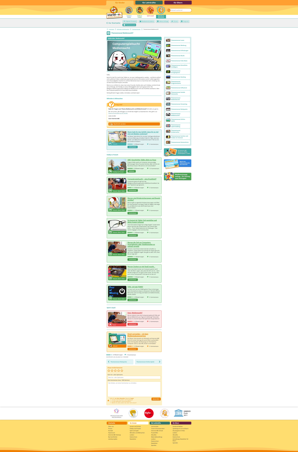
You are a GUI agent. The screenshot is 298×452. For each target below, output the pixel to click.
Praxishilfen (154, 433)
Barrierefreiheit (112, 437)
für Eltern (178, 2)
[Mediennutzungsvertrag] (177, 176)
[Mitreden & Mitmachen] (161, 10)
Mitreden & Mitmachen (123, 29)
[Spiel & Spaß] (150, 10)
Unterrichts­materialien (158, 428)
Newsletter (133, 439)
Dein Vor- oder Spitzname (115, 374)
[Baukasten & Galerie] (177, 152)
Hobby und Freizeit (135, 428)
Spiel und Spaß (134, 431)
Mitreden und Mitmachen (137, 433)
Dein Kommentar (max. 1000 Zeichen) (119, 380)
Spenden (153, 445)
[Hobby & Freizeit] (140, 10)
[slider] (130, 68)
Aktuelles (153, 435)
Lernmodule (154, 426)
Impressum (111, 433)
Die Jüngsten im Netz (179, 431)
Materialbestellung (156, 437)
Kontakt (110, 431)
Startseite (111, 29)
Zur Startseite (114, 23)
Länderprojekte (112, 439)
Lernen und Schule (135, 426)
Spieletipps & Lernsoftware (180, 428)
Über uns (111, 426)
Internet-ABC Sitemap (114, 435)
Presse (110, 428)
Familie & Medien (178, 426)
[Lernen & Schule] (129, 10)
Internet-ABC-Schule (157, 431)
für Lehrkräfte (149, 2)
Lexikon (132, 435)
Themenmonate (136, 29)
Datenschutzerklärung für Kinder (118, 113)
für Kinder (120, 2)
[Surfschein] (177, 164)
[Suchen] (169, 10)
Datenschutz (133, 437)
